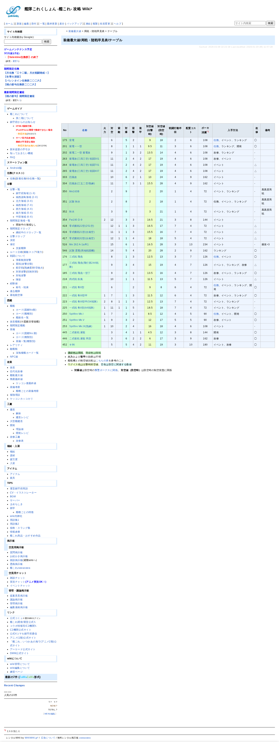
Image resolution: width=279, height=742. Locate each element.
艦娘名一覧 (22, 317)
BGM (13, 496)
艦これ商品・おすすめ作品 (25, 535)
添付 (33, 23)
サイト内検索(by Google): (19, 37)
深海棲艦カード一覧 (27, 352)
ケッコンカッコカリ (21, 398)
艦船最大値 (16, 375)
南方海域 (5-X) (24, 212)
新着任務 (21, 178)
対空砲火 (38, 267)
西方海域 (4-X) (24, 209)
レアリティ (16, 345)
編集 (26, 23)
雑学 (12, 508)
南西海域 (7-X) (24, 205)
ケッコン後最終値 (26, 383)
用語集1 (14, 520)
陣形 (18, 279)
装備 (12, 329)
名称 (84, 130)
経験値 (14, 283)
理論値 (19, 429)
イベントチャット (20, 585)
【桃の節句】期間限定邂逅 (19, 96)
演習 (12, 240)
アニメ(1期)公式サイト (23, 637)
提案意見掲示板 (19, 595)
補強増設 (15, 394)
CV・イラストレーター (23, 492)
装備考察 (15, 387)
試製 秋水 (74, 201)
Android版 (16, 168)
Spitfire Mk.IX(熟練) (80, 326)
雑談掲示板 (16, 560)
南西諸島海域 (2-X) (27, 197)
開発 (12, 425)
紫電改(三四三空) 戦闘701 (84, 164)
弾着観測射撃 (23, 260)
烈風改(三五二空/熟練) (82, 183)
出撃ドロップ (17, 236)
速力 (39, 252)
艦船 (12, 305)
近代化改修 (16, 371)
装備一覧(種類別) (26, 341)
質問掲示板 (16, 552)
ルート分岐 (16, 252)
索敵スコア (30, 252)
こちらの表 (102, 360)
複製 (95, 23)
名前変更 (105, 23)
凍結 (88, 23)
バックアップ (74, 23)
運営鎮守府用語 (19, 488)
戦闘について (17, 255)
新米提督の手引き (20, 149)
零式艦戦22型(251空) (81, 225)
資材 (12, 455)
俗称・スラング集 (20, 528)
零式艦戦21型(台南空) (82, 232)
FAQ (12, 157)
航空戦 (19, 267)
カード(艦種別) (24, 313)
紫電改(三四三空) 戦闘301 (84, 158)
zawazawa (85, 737)
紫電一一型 (75, 146)
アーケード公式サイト (23, 649)
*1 (5, 730)
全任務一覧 (33, 178)
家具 (12, 478)
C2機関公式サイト (20, 629)
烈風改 (73, 177)
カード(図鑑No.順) (26, 333)
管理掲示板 (16, 603)
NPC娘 (14, 356)
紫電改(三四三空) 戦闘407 (84, 171)
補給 (12, 451)
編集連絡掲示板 (19, 607)
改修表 (19, 440)
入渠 (12, 463)
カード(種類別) (24, 337)
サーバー (15, 500)
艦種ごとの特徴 (25, 512)
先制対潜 (32, 271)
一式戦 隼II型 (76, 287)
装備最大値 (74, 31)
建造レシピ (22, 417)
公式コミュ (16, 618)
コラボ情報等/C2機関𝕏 (23, 625)
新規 (19, 23)
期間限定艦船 (17, 325)
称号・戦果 (22, 287)
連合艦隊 (15, 291)
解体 (18, 413)
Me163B (74, 191)
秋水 (71, 211)
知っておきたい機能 (21, 153)
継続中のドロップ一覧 (28, 232)
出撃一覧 (15, 189)
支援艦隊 (21, 248)
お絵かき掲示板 (19, 556)
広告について (48, 737)
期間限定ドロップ (20, 228)
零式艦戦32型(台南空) (82, 238)
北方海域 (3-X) (24, 201)
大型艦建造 (16, 421)
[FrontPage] (63, 31)
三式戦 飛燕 (76, 256)
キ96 (72, 344)
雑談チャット (17, 577)
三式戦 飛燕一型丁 (79, 273)
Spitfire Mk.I (76, 313)
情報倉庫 (15, 531)
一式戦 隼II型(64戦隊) (81, 307)
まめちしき (16, 504)
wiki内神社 (16, 516)
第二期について (25, 118)
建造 (12, 409)
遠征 (12, 244)
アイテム (15, 474)
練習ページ (16, 671)
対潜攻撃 (21, 271)
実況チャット (17, 581)
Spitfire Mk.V (76, 320)
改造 (12, 367)
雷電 (71, 140)
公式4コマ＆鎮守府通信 (23, 633)
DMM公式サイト (19, 653)
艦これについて (19, 114)
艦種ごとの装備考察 (27, 391)
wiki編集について (20, 667)
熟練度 (28, 267)
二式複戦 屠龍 (77, 332)
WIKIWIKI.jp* (31, 737)
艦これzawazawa (20, 567)
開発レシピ (22, 433)
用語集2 (14, 523)
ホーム (9, 23)
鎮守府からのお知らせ (23, 122)
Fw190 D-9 (75, 219)
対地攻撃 (21, 275)
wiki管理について (20, 664)
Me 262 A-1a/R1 (79, 244)
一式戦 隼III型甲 (78, 295)
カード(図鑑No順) (26, 309)
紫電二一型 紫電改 (79, 152)
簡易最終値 (16, 379)
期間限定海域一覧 (20, 220)
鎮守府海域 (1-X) (25, 193)
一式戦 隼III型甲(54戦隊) (83, 301)
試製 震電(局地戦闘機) (82, 250)
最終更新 (52, 23)
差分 (62, 23)
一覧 (42, 23)
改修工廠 (15, 436)
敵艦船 (14, 349)
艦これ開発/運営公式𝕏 (23, 622)
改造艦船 (15, 321)
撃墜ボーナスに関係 (106, 370)
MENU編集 (50, 714)
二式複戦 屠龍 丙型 (80, 338)
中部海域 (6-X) (24, 216)
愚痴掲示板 (16, 564)
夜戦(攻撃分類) (24, 263)
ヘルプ (117, 23)
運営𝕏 (16, 61)
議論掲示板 (16, 599)
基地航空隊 (16, 295)
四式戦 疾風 (76, 279)
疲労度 (14, 459)
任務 (216, 140)
